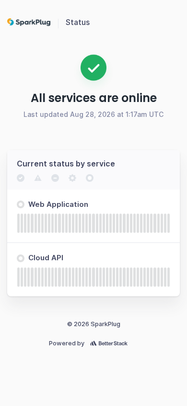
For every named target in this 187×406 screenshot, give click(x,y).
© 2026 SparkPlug (93, 324)
